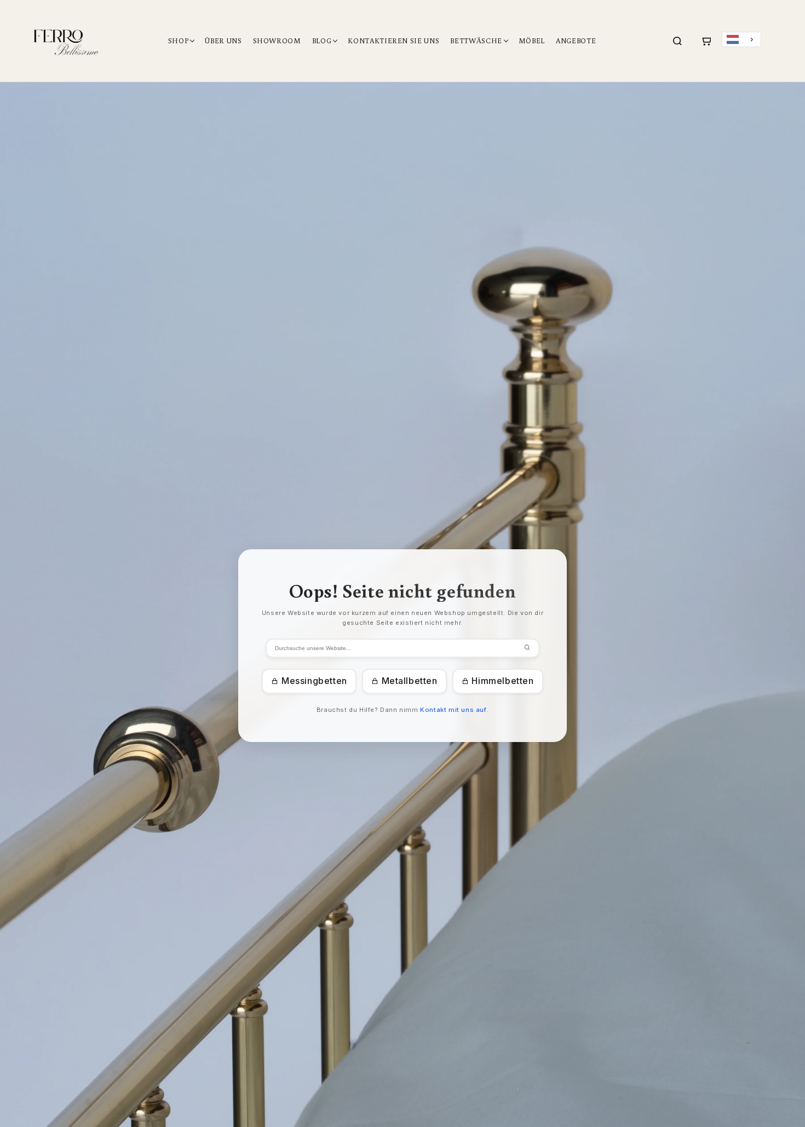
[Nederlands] (741, 40)
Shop (178, 40)
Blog (322, 40)
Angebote (576, 40)
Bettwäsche (476, 40)
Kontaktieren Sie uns (393, 40)
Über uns (223, 40)
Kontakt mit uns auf (453, 710)
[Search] (677, 41)
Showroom (277, 40)
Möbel (532, 40)
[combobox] (741, 40)
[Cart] (706, 41)
